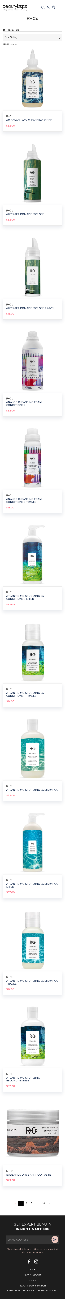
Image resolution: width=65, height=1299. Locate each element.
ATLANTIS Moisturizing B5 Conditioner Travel (25, 694)
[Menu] (58, 7)
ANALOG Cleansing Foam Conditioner (24, 404)
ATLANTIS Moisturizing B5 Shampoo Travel (32, 982)
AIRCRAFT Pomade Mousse (25, 214)
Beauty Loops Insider (32, 1286)
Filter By (12, 29)
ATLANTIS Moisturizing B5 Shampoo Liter (32, 885)
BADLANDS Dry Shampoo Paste (28, 1174)
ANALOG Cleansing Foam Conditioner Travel (24, 501)
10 (43, 1203)
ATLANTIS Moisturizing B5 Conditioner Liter (25, 598)
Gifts (32, 1280)
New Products (33, 1275)
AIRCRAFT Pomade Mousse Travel (30, 308)
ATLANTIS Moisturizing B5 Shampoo (32, 789)
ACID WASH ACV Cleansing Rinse (29, 120)
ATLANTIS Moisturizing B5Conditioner (23, 1079)
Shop (32, 1269)
